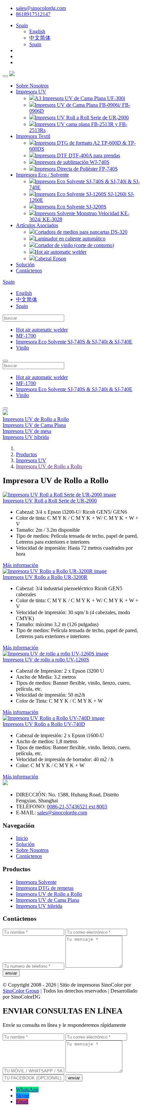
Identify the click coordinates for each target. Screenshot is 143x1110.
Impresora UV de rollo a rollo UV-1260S (46, 659)
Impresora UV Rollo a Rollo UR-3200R (45, 577)
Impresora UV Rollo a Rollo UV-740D (44, 724)
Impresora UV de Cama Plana (34, 425)
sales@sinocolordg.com (41, 8)
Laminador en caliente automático (70, 238)
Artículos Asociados (37, 225)
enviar (11, 973)
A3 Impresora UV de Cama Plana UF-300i (80, 98)
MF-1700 (26, 336)
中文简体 (40, 38)
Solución (25, 264)
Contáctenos (29, 270)
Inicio (22, 838)
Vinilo (22, 347)
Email (22, 1101)
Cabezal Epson (50, 258)
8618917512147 (33, 14)
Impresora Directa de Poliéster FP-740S (76, 169)
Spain (22, 25)
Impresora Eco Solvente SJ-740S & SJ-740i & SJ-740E (74, 342)
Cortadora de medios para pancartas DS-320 (81, 232)
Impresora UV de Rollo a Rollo (36, 419)
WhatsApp (27, 1089)
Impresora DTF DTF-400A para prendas (77, 155)
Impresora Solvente (36, 882)
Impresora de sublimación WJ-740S (72, 162)
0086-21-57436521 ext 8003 (77, 806)
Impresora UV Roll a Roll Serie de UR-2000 (82, 117)
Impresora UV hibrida (26, 437)
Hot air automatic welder (60, 252)
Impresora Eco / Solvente (42, 175)
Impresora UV (31, 91)
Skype (22, 1095)
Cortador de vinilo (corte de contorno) (74, 245)
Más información (20, 565)
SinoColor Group (21, 991)
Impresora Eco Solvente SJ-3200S (70, 206)
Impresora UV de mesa (27, 431)
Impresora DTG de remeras (44, 888)
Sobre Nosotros (32, 85)
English (37, 31)
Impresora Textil (33, 136)
